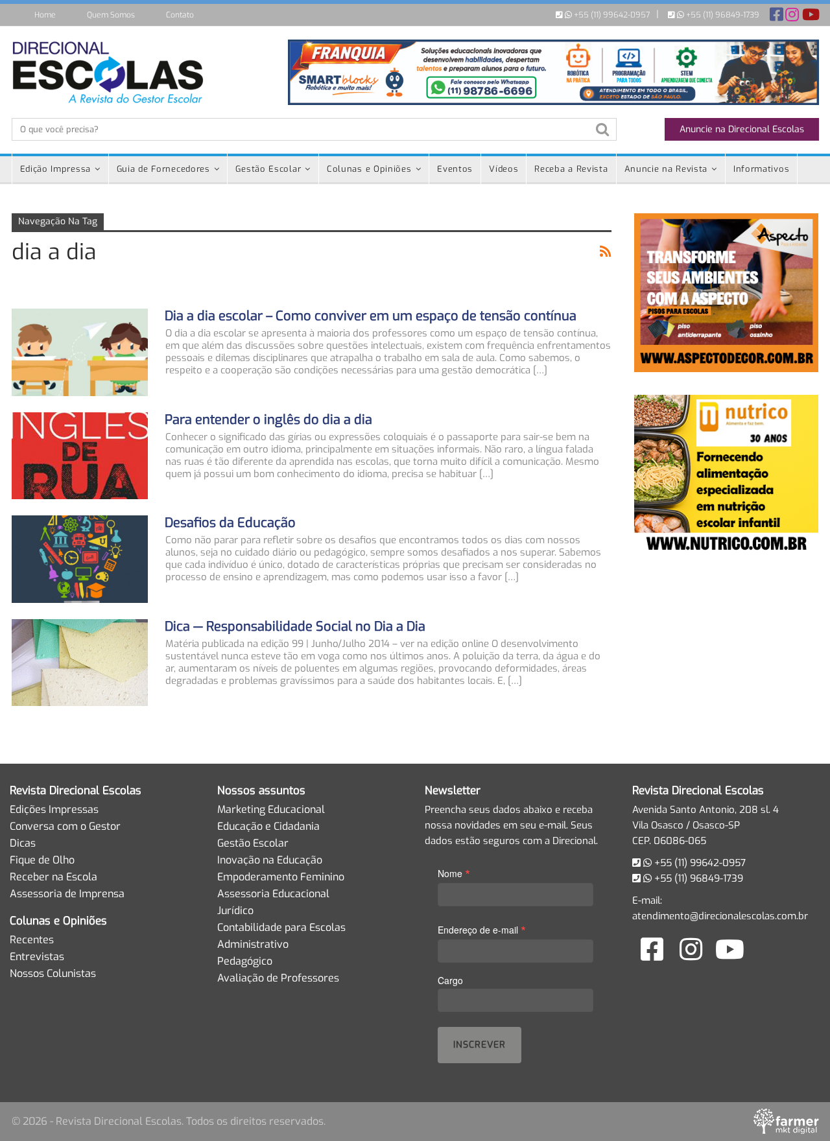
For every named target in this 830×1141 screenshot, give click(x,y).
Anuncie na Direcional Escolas (742, 129)
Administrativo (253, 944)
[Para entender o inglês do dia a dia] (80, 455)
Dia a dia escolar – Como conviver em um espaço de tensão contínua (370, 316)
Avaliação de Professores (278, 978)
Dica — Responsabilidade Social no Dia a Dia (295, 626)
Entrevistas (37, 956)
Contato (180, 15)
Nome (454, 873)
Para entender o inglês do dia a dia (268, 420)
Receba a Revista (571, 168)
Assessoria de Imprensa (67, 893)
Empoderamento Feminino (280, 877)
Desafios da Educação (230, 523)
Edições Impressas (54, 809)
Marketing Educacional (271, 809)
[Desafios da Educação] (80, 558)
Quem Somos (111, 15)
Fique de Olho (42, 860)
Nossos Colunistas (53, 973)
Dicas (23, 843)
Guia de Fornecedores (163, 168)
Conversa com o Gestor (65, 826)
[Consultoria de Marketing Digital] (786, 1121)
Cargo (450, 980)
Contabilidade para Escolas (281, 927)
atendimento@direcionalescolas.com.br (720, 916)
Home (45, 15)
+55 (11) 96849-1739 (721, 15)
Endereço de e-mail (482, 929)
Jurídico (235, 910)
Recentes (32, 940)
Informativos (761, 168)
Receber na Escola (53, 877)
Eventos (455, 168)
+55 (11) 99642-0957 (611, 15)
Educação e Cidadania (268, 826)
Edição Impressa (55, 168)
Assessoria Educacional (273, 893)
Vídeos (503, 168)
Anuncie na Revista (666, 168)
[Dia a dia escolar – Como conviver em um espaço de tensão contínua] (80, 352)
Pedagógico (244, 961)
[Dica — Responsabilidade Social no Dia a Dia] (80, 662)
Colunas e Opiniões (369, 168)
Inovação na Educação (269, 860)
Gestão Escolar (268, 168)
